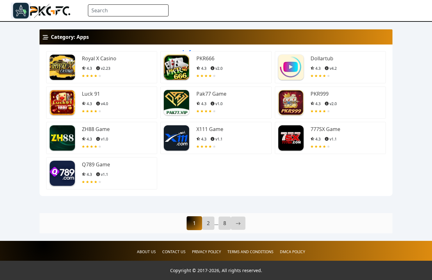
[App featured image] (62, 67)
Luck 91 (91, 93)
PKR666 (205, 58)
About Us (146, 251)
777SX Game (325, 129)
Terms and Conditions (250, 251)
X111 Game (209, 129)
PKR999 (320, 93)
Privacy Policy (206, 251)
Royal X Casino (99, 58)
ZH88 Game (96, 129)
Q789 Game (96, 164)
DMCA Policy (292, 251)
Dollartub (322, 58)
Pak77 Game (211, 93)
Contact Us (174, 251)
